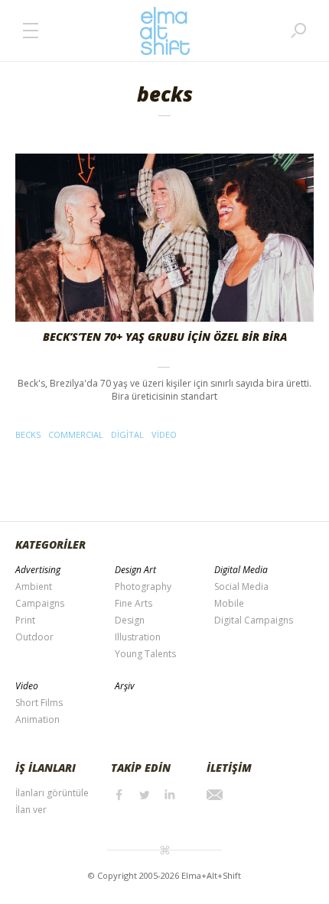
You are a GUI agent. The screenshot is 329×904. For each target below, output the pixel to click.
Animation (37, 719)
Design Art (135, 569)
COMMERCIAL (75, 434)
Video (26, 685)
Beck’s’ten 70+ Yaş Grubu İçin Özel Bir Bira (165, 336)
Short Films (39, 702)
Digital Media (241, 569)
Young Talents (145, 653)
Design (130, 620)
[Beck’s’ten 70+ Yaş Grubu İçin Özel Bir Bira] (164, 238)
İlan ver (31, 809)
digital (127, 434)
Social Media (241, 586)
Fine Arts (133, 603)
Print (25, 620)
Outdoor (34, 636)
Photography (143, 586)
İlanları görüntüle (52, 792)
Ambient (33, 586)
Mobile (229, 603)
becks (28, 434)
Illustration (138, 636)
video (164, 434)
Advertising (37, 569)
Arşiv (125, 685)
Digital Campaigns (253, 620)
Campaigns (39, 603)
